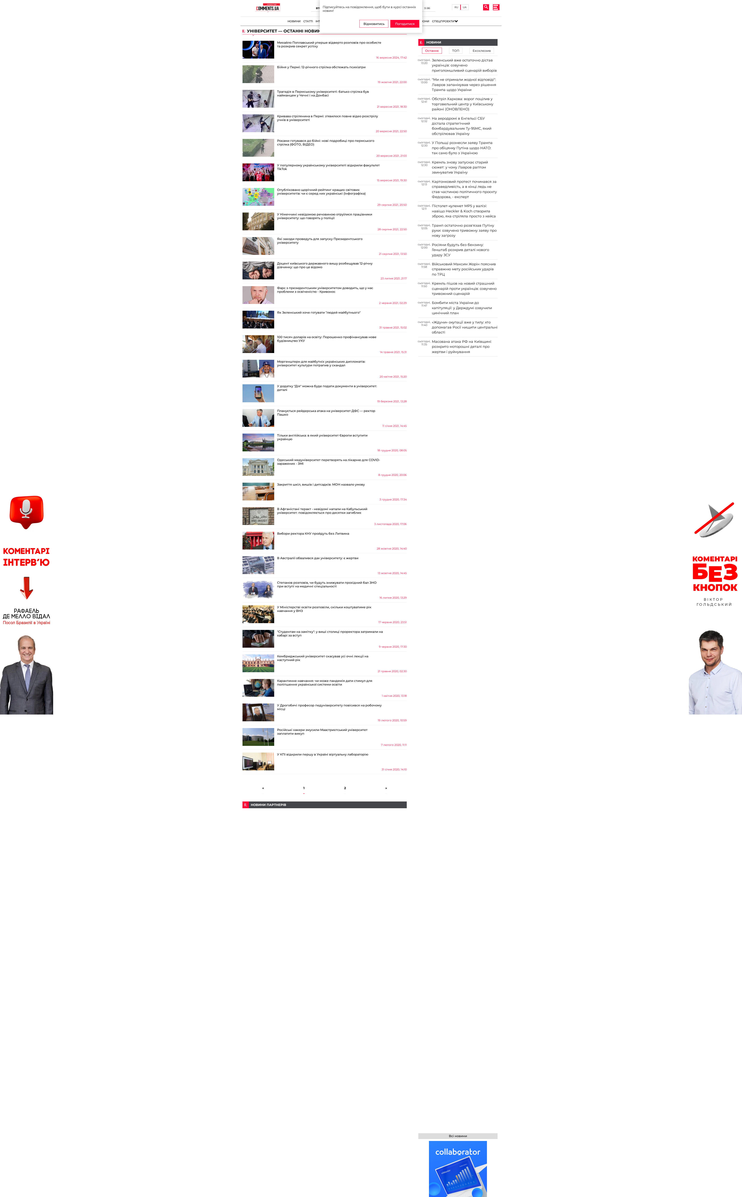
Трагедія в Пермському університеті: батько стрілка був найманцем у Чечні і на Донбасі (323, 93)
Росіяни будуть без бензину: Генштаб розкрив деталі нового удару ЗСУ (460, 250)
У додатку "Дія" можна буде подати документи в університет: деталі (327, 388)
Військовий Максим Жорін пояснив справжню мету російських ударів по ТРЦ (464, 269)
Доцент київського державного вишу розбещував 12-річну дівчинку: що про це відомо (325, 265)
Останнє (432, 51)
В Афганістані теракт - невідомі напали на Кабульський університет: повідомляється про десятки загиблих (322, 511)
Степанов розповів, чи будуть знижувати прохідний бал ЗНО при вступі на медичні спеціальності (327, 584)
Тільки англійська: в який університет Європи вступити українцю (322, 437)
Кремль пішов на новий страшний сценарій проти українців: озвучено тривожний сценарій (464, 288)
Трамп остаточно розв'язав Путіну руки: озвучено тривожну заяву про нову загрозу (464, 230)
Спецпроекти (443, 21)
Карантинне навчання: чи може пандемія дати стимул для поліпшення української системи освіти (324, 682)
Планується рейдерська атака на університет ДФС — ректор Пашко (326, 412)
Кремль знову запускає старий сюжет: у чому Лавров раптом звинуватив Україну (460, 167)
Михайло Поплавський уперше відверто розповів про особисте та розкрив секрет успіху (329, 44)
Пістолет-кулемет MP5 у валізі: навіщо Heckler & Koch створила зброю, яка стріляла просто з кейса (464, 211)
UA (464, 7)
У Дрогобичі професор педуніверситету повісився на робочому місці (329, 707)
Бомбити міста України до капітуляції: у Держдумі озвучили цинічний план (462, 308)
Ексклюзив (482, 51)
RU (456, 7)
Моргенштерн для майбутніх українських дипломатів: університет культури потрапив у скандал (321, 363)
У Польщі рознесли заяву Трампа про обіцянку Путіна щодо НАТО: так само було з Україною (462, 148)
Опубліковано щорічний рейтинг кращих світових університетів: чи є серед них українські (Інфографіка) (321, 191)
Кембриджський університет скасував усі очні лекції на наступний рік (322, 658)
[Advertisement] (325, 835)
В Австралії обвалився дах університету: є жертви (317, 558)
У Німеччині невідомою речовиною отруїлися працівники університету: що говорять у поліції (324, 216)
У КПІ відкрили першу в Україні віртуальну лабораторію (322, 754)
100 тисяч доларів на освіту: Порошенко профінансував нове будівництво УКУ (326, 339)
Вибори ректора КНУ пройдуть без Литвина (313, 533)
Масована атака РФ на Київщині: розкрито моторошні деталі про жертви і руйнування (462, 346)
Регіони (423, 21)
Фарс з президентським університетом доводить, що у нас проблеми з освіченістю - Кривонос (325, 290)
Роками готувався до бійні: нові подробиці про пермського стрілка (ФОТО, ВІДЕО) (325, 142)
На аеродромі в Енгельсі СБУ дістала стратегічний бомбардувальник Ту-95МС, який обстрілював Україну (461, 126)
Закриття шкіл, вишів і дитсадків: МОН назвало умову (321, 484)
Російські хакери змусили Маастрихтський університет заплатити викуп (322, 731)
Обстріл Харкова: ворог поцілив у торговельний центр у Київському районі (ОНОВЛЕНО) (462, 104)
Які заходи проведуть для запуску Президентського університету (319, 240)
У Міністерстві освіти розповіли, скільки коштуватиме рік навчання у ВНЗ (324, 609)
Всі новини (458, 1136)
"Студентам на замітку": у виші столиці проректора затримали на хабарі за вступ (330, 633)
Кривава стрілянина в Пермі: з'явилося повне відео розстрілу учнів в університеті (327, 118)
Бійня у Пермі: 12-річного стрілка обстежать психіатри (321, 67)
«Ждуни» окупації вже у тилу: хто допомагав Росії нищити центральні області (465, 327)
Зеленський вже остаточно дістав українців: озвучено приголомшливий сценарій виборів (464, 65)
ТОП (455, 51)
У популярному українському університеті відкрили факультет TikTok (328, 167)
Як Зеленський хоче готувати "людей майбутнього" (319, 312)
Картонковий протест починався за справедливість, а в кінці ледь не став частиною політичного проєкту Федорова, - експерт (464, 189)
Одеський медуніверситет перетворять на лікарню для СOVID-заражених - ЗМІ (328, 461)
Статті (308, 21)
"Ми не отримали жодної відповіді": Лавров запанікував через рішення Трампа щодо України (464, 84)
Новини (294, 21)
